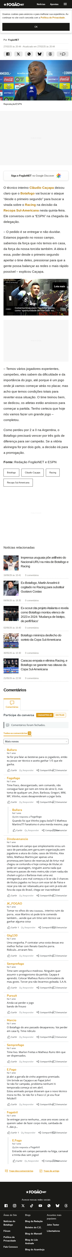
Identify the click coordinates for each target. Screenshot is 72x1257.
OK (36, 27)
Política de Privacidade (53, 17)
